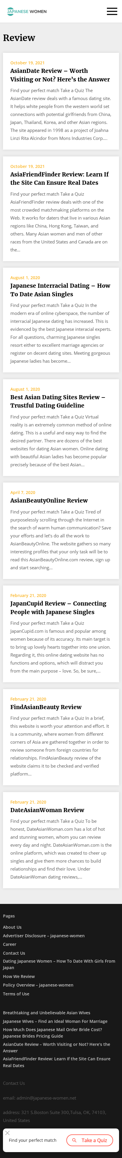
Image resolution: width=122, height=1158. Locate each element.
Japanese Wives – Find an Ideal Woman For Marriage (55, 1021)
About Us (12, 927)
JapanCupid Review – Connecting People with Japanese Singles (58, 608)
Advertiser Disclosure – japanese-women (44, 935)
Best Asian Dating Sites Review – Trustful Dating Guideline (58, 401)
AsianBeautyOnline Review (49, 500)
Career (9, 944)
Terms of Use (16, 994)
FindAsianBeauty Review (45, 707)
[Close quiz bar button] (7, 1132)
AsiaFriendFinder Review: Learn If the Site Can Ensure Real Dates (59, 179)
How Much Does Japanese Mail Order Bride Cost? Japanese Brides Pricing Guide (52, 1033)
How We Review (19, 976)
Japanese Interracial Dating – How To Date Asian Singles (60, 290)
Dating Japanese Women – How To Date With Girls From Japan (59, 964)
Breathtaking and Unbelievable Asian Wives (46, 1012)
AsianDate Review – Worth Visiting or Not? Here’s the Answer (60, 75)
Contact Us (14, 953)
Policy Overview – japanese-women (38, 985)
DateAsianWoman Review (47, 810)
